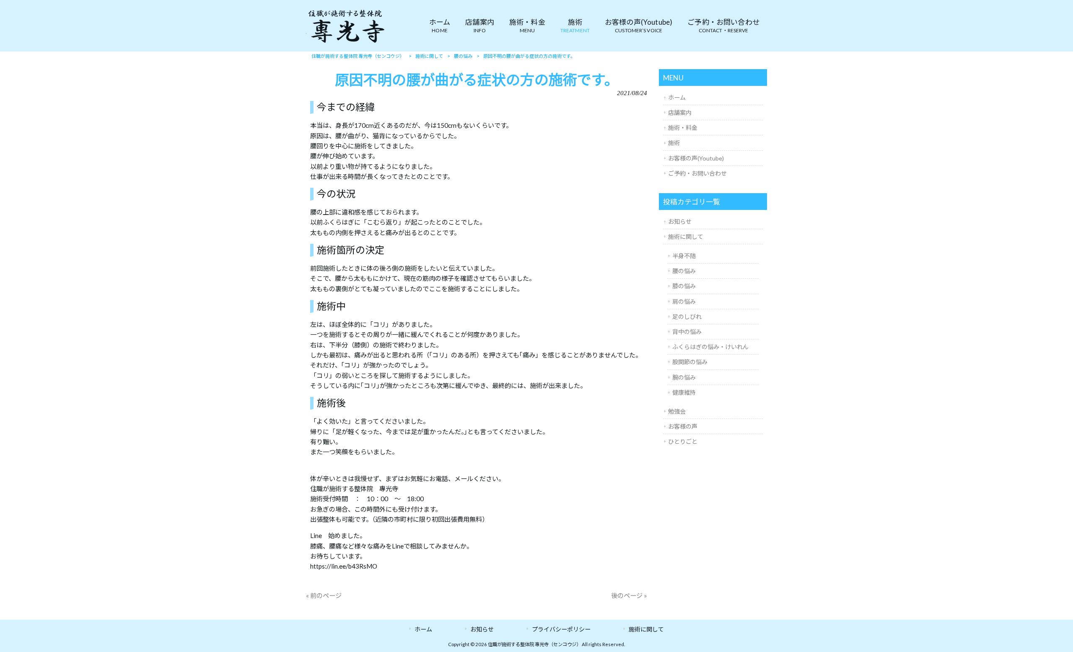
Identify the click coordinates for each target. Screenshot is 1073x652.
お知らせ (680, 221)
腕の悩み (684, 377)
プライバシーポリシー (561, 629)
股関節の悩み (690, 361)
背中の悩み (687, 331)
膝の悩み (684, 286)
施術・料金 (682, 127)
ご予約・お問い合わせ (697, 173)
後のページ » (629, 595)
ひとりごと (682, 441)
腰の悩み (684, 270)
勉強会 (677, 411)
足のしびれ (687, 316)
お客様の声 (682, 426)
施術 (674, 142)
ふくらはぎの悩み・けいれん (710, 346)
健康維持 (684, 392)
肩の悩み (684, 301)
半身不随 (684, 255)
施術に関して (685, 236)
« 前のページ (324, 595)
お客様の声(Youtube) (696, 158)
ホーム (677, 97)
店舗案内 (680, 112)
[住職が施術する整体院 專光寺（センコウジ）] (346, 42)
